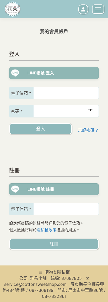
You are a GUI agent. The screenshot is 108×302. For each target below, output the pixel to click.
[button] (19, 85)
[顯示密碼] (90, 109)
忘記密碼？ (88, 130)
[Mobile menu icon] (98, 9)
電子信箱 (21, 93)
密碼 (17, 111)
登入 (40, 128)
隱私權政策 (46, 229)
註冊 (54, 244)
